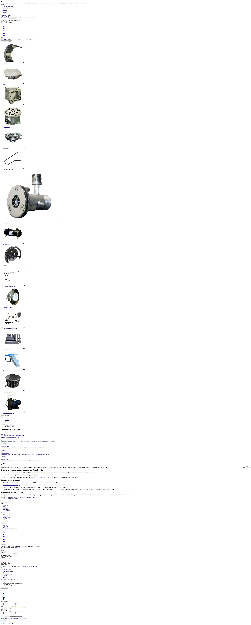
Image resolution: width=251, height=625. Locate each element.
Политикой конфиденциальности (79, 2)
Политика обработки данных (247, 467)
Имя (2, 604)
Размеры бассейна (5, 617)
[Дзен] (4, 25)
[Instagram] (4, 35)
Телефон (3, 605)
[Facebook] (4, 32)
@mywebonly (18, 547)
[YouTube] (4, 34)
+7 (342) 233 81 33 (5, 498)
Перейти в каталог (5, 415)
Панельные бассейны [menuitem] (8, 6)
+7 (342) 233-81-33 (5, 16)
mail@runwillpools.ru (13, 498)
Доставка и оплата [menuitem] (7, 8)
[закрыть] (250, 467)
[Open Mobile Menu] (2, 38)
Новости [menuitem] (5, 10)
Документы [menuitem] (5, 7)
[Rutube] (4, 28)
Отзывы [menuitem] (5, 11)
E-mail (2, 615)
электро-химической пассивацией (40, 472)
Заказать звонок (12, 17)
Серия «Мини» (6, 482)
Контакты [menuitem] (5, 12)
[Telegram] (4, 30)
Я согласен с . (15, 606)
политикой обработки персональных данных (18, 606)
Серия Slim (5, 487)
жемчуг (41, 477)
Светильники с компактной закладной (11, 485)
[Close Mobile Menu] (2, 566)
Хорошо (2, 4)
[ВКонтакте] (4, 27)
